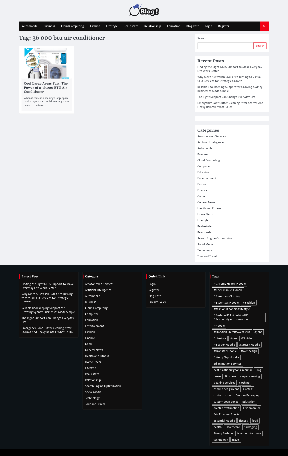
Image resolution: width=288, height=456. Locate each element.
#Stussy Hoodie (249, 345)
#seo (233, 338)
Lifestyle (112, 26)
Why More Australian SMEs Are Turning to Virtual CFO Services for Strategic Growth (47, 298)
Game (201, 196)
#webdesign (249, 351)
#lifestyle (220, 338)
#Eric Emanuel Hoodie (228, 290)
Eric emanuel (251, 408)
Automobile (30, 26)
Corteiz (247, 389)
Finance (202, 190)
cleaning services (224, 383)
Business (49, 26)
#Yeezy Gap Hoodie (226, 357)
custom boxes (223, 395)
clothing (244, 383)
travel (236, 440)
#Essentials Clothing (227, 296)
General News (206, 202)
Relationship (152, 26)
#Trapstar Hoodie (225, 351)
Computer (203, 166)
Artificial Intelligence (210, 142)
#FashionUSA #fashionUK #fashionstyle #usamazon (231, 317)
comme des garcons (226, 389)
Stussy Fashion (223, 433)
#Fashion (249, 303)
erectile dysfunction (226, 408)
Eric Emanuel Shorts (227, 414)
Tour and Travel (207, 256)
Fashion (95, 26)
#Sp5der (246, 338)
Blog (258, 370)
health (218, 427)
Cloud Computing (72, 26)
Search (201, 38)
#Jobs (258, 332)
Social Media (205, 244)
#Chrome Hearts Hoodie (230, 284)
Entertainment (206, 178)
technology (221, 440)
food (255, 421)
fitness (243, 421)
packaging (250, 427)
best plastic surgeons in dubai (233, 370)
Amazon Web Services (211, 136)
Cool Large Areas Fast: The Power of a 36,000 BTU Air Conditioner (46, 88)
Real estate (131, 26)
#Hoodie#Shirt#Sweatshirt (232, 332)
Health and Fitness (209, 208)
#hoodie (219, 326)
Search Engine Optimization (215, 238)
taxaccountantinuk (249, 433)
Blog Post (192, 26)
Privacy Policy (157, 302)
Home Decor (205, 214)
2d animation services (228, 364)
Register (223, 26)
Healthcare (233, 427)
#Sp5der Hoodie (224, 345)
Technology (204, 250)
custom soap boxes (226, 402)
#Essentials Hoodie (226, 303)
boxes (217, 376)
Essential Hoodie (224, 421)
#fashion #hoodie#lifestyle (232, 309)
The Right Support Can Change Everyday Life (226, 97)
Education (173, 26)
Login (208, 26)
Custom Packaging (248, 395)
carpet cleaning (250, 376)
